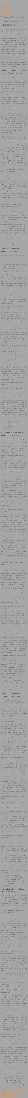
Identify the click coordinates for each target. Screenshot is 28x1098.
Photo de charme (5, 12)
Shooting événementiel (6, 10)
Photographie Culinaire (6, 7)
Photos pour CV (5, 4)
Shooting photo (4, 2)
